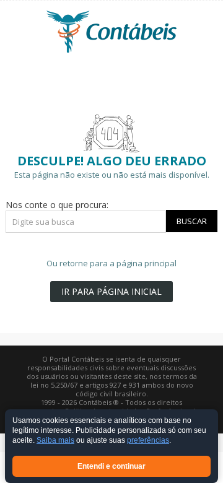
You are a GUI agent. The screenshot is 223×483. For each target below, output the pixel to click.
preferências (148, 441)
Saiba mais (55, 441)
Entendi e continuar (111, 466)
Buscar (192, 221)
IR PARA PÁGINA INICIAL (111, 291)
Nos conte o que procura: (57, 205)
